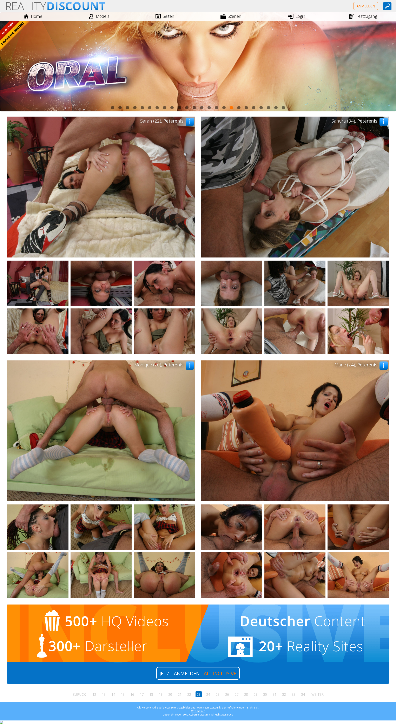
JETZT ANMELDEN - (198, 673)
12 (94, 694)
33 (293, 694)
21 (180, 694)
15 (123, 694)
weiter (317, 694)
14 (113, 694)
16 (132, 694)
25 (217, 694)
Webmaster (198, 711)
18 (151, 694)
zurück (79, 694)
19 (161, 694)
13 (104, 694)
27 (236, 694)
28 (246, 694)
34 (303, 694)
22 (189, 694)
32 (284, 694)
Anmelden (366, 6)
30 (265, 694)
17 (142, 694)
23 (198, 694)
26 (227, 694)
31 (274, 694)
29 (255, 694)
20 (170, 694)
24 (208, 694)
